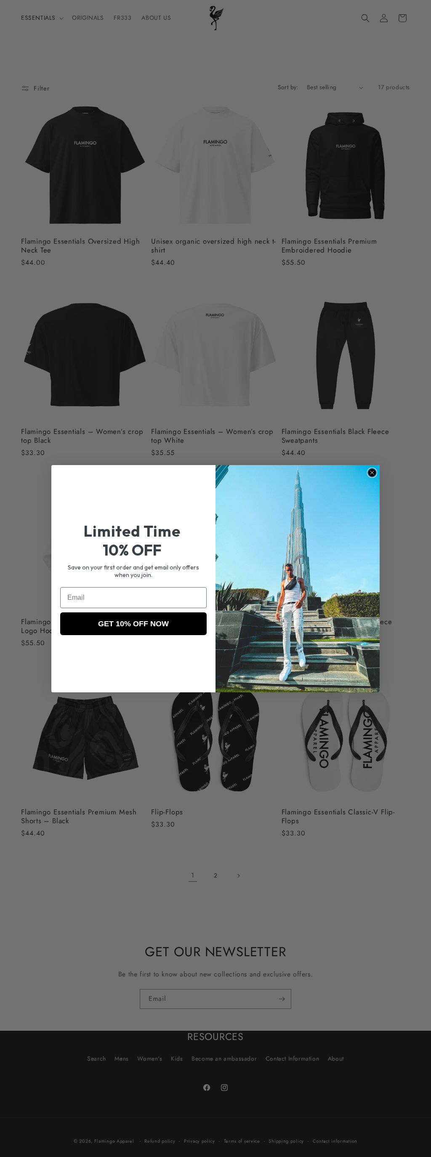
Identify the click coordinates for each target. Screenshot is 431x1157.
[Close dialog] (372, 472)
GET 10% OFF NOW (133, 624)
